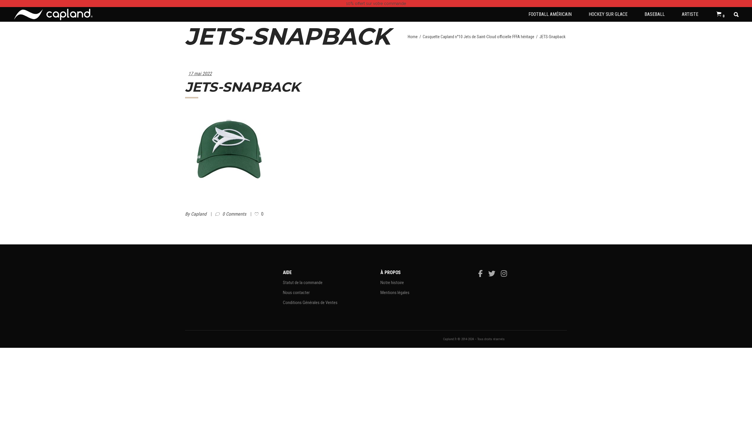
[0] (718, 14)
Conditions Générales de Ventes (310, 302)
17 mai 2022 (200, 73)
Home (413, 36)
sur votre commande (376, 3)
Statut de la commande (303, 282)
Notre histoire (392, 282)
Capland (199, 214)
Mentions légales (394, 292)
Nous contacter (296, 292)
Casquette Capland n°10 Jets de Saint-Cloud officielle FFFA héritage (478, 36)
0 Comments (234, 214)
